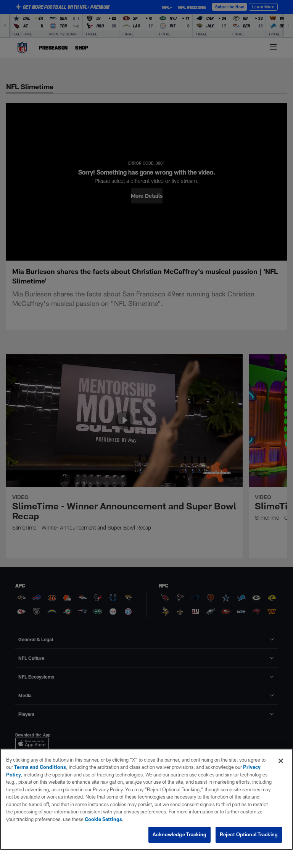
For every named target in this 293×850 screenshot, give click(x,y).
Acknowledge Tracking (179, 834)
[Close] (280, 760)
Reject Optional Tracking (249, 834)
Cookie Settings (103, 819)
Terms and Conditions (40, 767)
